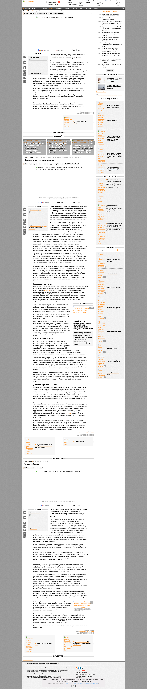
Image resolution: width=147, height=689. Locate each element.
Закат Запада (118, 4)
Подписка (50, 4)
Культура (88, 8)
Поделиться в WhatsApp (24, 71)
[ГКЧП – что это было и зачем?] (68, 441)
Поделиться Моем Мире (24, 62)
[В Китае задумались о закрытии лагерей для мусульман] (101, 168)
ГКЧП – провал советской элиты (81, 6)
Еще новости (110, 70)
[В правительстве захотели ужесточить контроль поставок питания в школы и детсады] (101, 121)
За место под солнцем (35, 73)
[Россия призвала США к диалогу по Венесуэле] (101, 106)
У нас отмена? (33, 529)
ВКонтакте (80, 668)
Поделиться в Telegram (24, 78)
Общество (67, 8)
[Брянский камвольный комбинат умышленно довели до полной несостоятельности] (101, 361)
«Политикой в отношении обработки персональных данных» (81, 683)
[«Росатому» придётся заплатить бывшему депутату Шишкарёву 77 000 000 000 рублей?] (30, 644)
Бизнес (75, 8)
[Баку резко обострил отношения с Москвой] (101, 373)
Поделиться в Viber (24, 74)
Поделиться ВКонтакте (24, 57)
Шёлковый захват (100, 4)
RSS (77, 668)
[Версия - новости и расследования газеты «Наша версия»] (34, 4)
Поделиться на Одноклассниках (24, 67)
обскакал (47, 290)
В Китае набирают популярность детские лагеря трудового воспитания (38, 227)
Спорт (81, 8)
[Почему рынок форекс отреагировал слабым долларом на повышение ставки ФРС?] (101, 260)
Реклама (57, 4)
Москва (96, 8)
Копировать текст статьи (24, 81)
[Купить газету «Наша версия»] (47, 2)
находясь (69, 413)
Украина (44, 8)
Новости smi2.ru (28, 660)
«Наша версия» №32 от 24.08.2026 (86, 432)
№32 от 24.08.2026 (52, 2)
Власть (51, 8)
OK (73, 685)
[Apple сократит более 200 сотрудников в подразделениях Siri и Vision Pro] (68, 643)
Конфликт (59, 8)
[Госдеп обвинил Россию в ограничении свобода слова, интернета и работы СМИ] (101, 155)
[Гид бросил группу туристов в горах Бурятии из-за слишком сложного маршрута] (30, 446)
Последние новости (110, 11)
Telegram (79, 668)
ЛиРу (82, 668)
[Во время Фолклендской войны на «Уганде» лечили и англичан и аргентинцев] (68, 122)
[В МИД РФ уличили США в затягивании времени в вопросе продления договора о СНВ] (101, 138)
